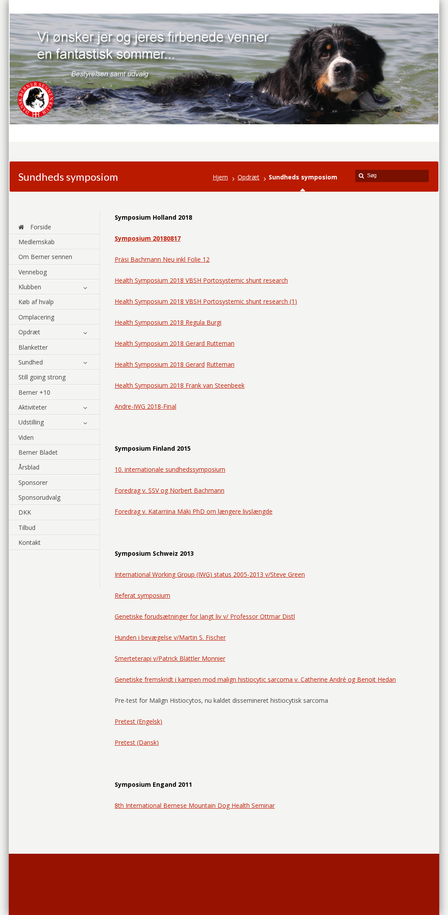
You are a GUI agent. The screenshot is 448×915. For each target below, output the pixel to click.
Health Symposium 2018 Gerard (160, 364)
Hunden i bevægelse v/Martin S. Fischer (170, 637)
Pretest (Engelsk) (138, 721)
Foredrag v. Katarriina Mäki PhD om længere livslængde (194, 511)
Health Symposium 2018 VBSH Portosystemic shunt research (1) (206, 301)
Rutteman (220, 364)
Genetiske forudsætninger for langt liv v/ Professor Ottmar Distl (205, 616)
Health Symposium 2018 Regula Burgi (168, 322)
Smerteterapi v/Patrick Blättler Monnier (170, 658)
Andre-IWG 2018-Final (145, 406)
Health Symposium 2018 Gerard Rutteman (174, 343)
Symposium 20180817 (148, 238)
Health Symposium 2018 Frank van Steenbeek (180, 385)
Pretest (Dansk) (137, 742)
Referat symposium (142, 595)
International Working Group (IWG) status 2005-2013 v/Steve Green (210, 574)
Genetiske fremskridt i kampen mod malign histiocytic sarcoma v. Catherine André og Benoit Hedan (255, 679)
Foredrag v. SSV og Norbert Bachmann (169, 490)
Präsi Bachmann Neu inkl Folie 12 (162, 259)
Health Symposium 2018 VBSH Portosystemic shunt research (201, 280)
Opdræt (248, 177)
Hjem (220, 177)
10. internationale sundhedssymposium (170, 469)
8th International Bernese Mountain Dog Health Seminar (195, 805)
